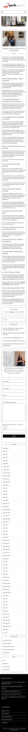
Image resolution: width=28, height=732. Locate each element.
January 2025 (6, 506)
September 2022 (6, 592)
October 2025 (6, 479)
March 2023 (5, 574)
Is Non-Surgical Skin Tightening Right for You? (13, 337)
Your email (6, 388)
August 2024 (6, 521)
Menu (25, 11)
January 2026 (6, 469)
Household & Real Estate (8, 646)
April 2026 (5, 460)
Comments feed (6, 666)
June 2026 (5, 454)
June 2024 (5, 528)
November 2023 (6, 549)
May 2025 (5, 494)
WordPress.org (6, 669)
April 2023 (5, 571)
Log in (4, 660)
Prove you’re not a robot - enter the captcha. (13, 425)
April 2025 (5, 497)
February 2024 (6, 540)
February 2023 (6, 577)
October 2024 (6, 515)
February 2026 (6, 466)
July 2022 (5, 598)
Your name (6, 381)
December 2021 (6, 620)
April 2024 (5, 534)
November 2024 (6, 512)
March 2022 (5, 611)
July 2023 (5, 561)
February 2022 (6, 614)
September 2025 (6, 482)
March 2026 (5, 463)
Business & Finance (7, 640)
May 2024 (5, 531)
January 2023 (6, 580)
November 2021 (6, 623)
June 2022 (5, 601)
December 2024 (6, 509)
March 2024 (5, 537)
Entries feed (5, 663)
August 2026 (6, 448)
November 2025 (6, 475)
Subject (5, 395)
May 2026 (5, 457)
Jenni (15, 53)
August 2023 (6, 558)
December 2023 (6, 546)
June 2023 (5, 564)
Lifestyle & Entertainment (8, 649)
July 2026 (5, 451)
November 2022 (6, 586)
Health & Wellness (7, 643)
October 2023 (6, 552)
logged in (12, 312)
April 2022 (5, 607)
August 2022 (6, 595)
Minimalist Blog (22, 728)
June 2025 (5, 491)
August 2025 (6, 485)
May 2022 (5, 604)
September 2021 (6, 626)
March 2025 (5, 500)
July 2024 (5, 525)
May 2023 (5, 568)
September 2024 (6, 518)
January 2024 (6, 543)
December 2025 (6, 472)
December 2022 (6, 583)
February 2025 (6, 503)
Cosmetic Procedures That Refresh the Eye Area (13, 340)
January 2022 (6, 617)
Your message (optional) (9, 402)
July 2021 (5, 632)
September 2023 (6, 555)
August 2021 (6, 629)
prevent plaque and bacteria (15, 84)
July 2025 (5, 488)
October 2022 (6, 589)
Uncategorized (6, 652)
